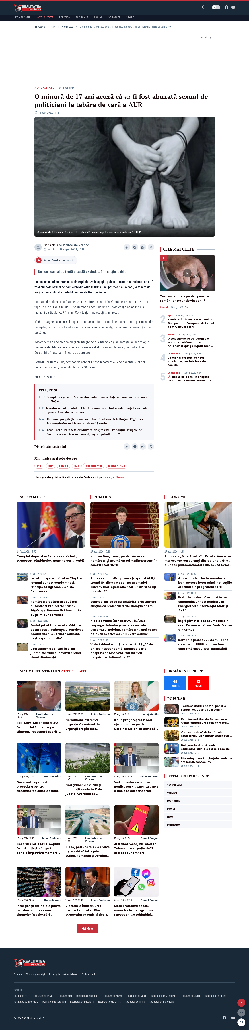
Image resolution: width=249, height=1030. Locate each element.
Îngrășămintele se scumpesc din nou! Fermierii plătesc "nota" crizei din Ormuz (205, 625)
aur (50, 466)
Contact (18, 974)
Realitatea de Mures (112, 995)
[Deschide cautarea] (204, 7)
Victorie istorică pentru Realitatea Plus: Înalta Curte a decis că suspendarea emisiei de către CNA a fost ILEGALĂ (136, 791)
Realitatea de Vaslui (137, 995)
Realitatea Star (64, 995)
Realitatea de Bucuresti (82, 1001)
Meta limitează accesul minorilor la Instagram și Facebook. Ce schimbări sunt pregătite (133, 912)
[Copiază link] (127, 247)
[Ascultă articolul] (241, 1003)
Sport (171, 315)
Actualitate (67, 26)
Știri (53, 26)
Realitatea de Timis (135, 1001)
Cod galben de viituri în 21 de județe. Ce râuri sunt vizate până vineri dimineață (55, 653)
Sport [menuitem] (130, 17)
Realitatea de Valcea (73, 245)
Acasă (41, 26)
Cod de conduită (90, 974)
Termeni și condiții (35, 974)
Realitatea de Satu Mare (26, 1001)
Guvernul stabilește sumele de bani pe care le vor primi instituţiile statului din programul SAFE (205, 582)
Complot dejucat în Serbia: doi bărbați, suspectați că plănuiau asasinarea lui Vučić (97, 399)
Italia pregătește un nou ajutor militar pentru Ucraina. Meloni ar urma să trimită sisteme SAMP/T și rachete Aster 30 (135, 729)
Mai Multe (88, 928)
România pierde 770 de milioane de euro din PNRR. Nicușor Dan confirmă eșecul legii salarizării (203, 644)
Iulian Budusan (100, 714)
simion (63, 466)
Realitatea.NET (21, 995)
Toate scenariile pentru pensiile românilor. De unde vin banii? (184, 298)
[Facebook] (226, 7)
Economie (174, 353)
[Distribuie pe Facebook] (135, 247)
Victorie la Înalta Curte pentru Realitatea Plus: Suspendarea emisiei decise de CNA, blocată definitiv (87, 912)
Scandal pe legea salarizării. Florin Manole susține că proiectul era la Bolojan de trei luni (123, 606)
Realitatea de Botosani (54, 1001)
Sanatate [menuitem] (114, 17)
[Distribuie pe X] (151, 247)
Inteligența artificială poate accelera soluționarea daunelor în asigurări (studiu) (39, 912)
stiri (39, 466)
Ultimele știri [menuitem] (22, 17)
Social (164, 307)
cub (76, 466)
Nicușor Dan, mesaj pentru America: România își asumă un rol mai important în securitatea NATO (123, 560)
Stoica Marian (52, 776)
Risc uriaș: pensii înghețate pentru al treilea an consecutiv (189, 378)
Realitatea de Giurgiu (190, 995)
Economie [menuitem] (82, 17)
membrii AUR (116, 466)
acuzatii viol (93, 466)
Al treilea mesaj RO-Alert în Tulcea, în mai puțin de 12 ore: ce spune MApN (135, 848)
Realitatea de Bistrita (87, 995)
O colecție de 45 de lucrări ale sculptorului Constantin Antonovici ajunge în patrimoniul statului (191, 344)
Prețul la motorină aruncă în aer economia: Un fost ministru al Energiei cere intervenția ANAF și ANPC (203, 604)
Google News (113, 477)
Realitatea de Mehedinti (163, 995)
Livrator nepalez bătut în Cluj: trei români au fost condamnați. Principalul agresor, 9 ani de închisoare (97, 410)
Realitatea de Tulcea (215, 995)
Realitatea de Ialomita (109, 1001)
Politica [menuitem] (64, 17)
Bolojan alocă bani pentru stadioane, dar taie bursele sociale (187, 361)
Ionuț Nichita (150, 714)
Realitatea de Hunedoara (161, 1001)
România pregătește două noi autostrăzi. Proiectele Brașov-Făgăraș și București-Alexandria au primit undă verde (95, 421)
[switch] (216, 7)
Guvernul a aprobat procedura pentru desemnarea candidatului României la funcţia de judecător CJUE (37, 791)
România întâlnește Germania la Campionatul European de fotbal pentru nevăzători (191, 323)
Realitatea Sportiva (42, 995)
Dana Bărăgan (150, 838)
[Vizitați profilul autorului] (38, 247)
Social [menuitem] (98, 17)
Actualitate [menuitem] (45, 17)
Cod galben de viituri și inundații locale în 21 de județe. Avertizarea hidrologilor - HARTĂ (83, 791)
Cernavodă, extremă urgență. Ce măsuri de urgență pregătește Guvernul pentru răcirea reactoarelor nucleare (84, 729)
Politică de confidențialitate (63, 974)
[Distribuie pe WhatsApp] (143, 247)
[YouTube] (233, 7)
